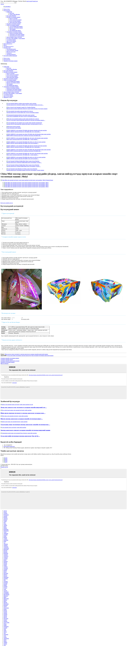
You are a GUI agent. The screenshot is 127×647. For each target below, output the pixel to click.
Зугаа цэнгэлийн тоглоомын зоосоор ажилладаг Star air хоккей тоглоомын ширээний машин (30, 355)
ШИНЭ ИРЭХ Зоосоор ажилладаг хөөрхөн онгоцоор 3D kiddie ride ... (23, 135)
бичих (2, 455)
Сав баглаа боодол (11, 54)
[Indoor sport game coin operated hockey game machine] (14, 421)
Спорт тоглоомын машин (12, 25)
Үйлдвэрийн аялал (11, 49)
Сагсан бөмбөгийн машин (16, 26)
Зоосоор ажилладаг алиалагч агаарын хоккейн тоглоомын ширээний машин (25, 430)
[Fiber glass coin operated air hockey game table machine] (14, 416)
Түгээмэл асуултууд (8, 46)
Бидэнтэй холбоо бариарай (10, 55)
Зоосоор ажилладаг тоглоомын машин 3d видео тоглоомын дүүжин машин (25, 170)
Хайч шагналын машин (15, 22)
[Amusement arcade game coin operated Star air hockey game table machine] (19, 433)
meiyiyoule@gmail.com (32, 1)
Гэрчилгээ (9, 53)
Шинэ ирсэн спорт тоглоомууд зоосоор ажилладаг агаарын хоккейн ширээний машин (26, 354)
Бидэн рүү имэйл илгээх (7, 202)
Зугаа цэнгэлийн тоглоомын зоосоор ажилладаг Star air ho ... (20, 436)
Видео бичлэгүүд (8, 43)
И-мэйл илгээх (4, 467)
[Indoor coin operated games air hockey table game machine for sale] (17, 404)
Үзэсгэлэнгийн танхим (12, 50)
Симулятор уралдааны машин (16, 34)
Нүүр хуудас (7, 9)
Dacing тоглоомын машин (15, 33)
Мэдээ (5, 45)
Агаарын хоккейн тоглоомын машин (10, 358)
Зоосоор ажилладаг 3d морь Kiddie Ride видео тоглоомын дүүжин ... (23, 166)
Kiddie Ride (9, 11)
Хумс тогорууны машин (15, 19)
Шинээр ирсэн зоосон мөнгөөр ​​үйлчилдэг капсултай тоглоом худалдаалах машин (26, 108)
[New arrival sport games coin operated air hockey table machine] (16, 410)
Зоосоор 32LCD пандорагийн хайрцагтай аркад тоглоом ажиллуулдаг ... (24, 124)
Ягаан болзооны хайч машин (13, 127)
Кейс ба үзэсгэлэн (10, 51)
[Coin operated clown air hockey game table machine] (13, 427)
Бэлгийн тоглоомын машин (13, 17)
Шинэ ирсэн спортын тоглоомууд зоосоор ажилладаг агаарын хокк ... (23, 413)
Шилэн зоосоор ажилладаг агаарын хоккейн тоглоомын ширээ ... (22, 419)
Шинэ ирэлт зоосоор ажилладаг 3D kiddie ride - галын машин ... (22, 139)
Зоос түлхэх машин (11, 41)
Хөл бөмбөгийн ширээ (15, 30)
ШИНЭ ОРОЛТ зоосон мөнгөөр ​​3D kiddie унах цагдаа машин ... (22, 143)
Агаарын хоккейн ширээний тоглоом (10, 360)
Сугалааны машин (11, 39)
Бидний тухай (7, 47)
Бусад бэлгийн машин (15, 21)
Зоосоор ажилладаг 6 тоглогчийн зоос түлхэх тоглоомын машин (22, 112)
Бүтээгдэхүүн (7, 10)
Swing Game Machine (14, 14)
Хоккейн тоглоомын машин (13, 23)
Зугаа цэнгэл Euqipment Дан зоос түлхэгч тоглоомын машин (21, 116)
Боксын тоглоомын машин (16, 27)
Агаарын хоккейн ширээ (7, 359)
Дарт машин (12, 29)
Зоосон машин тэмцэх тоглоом (14, 37)
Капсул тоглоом (13, 18)
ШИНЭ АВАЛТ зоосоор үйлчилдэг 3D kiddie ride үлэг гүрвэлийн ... (23, 131)
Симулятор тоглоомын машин (14, 31)
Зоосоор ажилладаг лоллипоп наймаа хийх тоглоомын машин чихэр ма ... (25, 104)
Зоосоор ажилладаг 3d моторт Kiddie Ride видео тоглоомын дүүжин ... (24, 162)
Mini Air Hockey (5, 363)
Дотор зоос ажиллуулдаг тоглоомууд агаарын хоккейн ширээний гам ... (24, 407)
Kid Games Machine (11, 15)
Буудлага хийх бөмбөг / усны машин (15, 38)
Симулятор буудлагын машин (16, 35)
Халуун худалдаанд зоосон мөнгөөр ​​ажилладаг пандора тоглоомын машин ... (25, 120)
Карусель (11, 13)
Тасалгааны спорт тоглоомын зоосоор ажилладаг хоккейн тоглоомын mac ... (25, 424)
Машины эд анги (10, 42)
